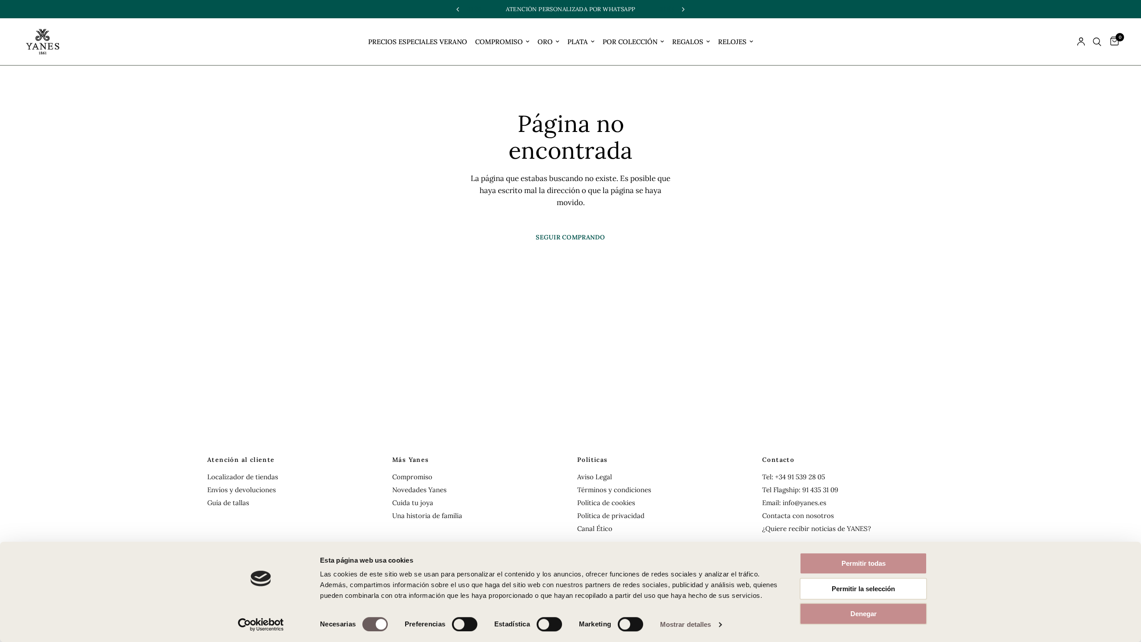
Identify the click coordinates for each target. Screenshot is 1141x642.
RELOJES (732, 41)
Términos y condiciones (614, 490)
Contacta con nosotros (798, 515)
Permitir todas (863, 563)
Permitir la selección (863, 589)
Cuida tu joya (412, 502)
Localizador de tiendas (242, 477)
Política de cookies (606, 502)
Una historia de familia (427, 515)
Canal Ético (594, 528)
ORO (545, 41)
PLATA (577, 41)
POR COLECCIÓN (630, 41)
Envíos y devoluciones (241, 490)
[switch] (464, 624)
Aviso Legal (594, 477)
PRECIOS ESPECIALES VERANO (417, 41)
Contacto (778, 460)
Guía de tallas (228, 502)
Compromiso (412, 477)
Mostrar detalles (685, 624)
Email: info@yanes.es (794, 502)
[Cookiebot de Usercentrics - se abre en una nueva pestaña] (261, 624)
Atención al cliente (241, 460)
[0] (1112, 41)
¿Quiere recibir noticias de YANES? (816, 528)
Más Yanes (410, 460)
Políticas (592, 460)
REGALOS (687, 41)
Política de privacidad (610, 515)
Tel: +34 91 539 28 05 (793, 477)
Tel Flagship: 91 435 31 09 (800, 490)
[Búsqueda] (1097, 41)
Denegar (863, 613)
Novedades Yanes (419, 490)
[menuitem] (417, 42)
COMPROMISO (499, 41)
